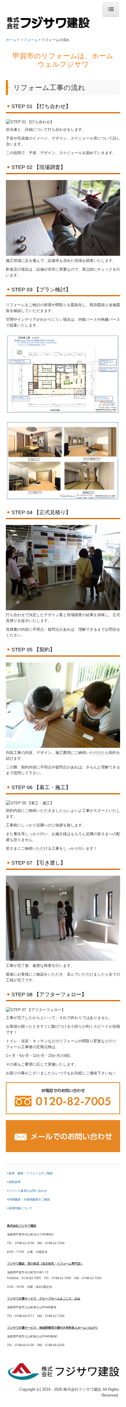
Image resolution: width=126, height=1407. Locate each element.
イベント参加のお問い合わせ (28, 1191)
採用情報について (20, 1208)
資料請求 (15, 1182)
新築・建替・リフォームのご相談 (31, 1173)
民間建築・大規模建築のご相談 (29, 1199)
